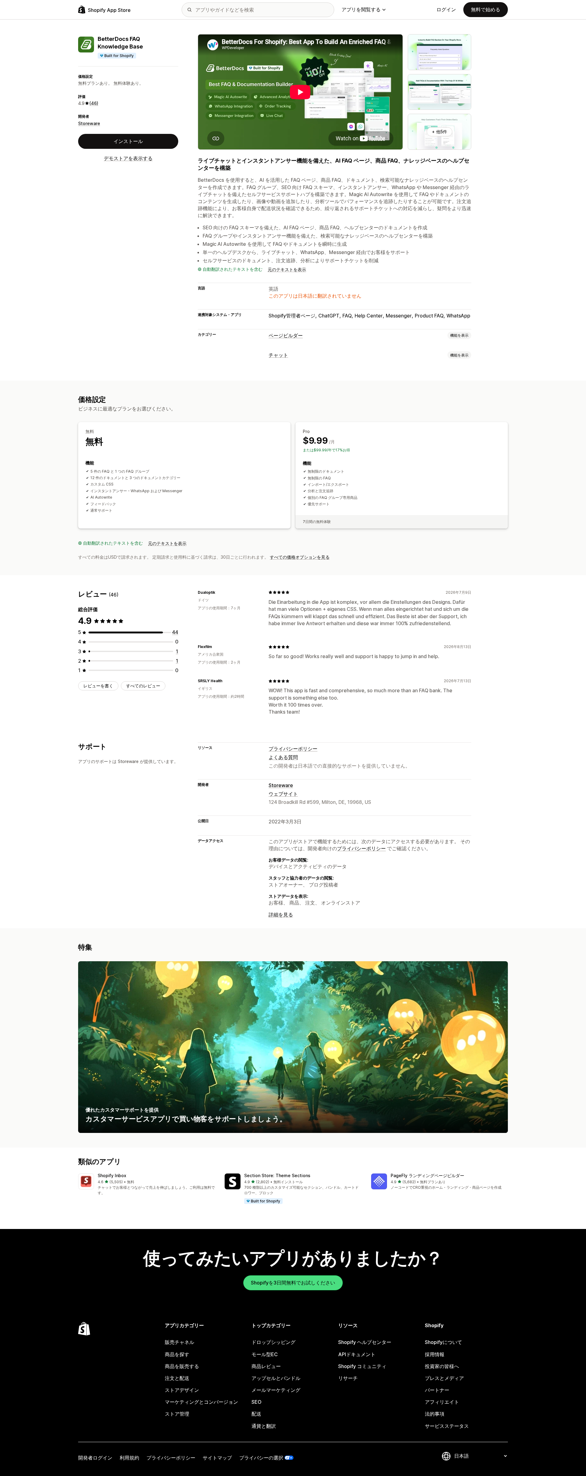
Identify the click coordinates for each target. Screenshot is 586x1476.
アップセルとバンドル (275, 1378)
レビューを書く (98, 685)
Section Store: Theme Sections (277, 1175)
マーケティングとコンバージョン (201, 1402)
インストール (128, 141)
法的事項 (434, 1414)
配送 (256, 1414)
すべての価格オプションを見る (300, 557)
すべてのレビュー (143, 685)
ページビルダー (286, 335)
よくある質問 (283, 757)
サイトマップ (217, 1458)
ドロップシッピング (273, 1342)
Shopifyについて (443, 1342)
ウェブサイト (283, 794)
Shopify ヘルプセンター (364, 1342)
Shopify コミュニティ (362, 1366)
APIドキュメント (356, 1354)
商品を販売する (182, 1366)
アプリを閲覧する (361, 9)
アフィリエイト (442, 1402)
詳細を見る (281, 915)
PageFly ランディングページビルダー (427, 1175)
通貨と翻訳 (263, 1426)
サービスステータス (447, 1426)
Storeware (89, 123)
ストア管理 (177, 1414)
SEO (256, 1402)
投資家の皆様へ (442, 1366)
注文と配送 (177, 1378)
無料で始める (485, 9)
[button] (146, 1184)
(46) (93, 103)
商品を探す (177, 1354)
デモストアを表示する (128, 158)
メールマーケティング (275, 1390)
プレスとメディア (444, 1378)
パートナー (437, 1390)
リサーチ (348, 1378)
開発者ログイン (95, 1458)
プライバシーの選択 (261, 1458)
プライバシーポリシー (293, 749)
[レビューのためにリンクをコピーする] (218, 592)
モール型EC (264, 1354)
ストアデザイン (182, 1390)
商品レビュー (266, 1366)
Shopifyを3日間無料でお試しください (293, 1283)
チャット (278, 355)
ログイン (446, 9)
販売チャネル (179, 1342)
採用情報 (434, 1354)
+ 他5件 (439, 131)
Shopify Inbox (112, 1175)
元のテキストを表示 (287, 269)
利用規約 (129, 1458)
